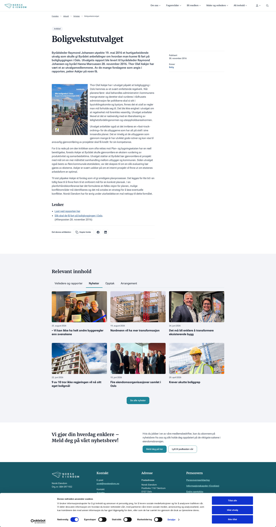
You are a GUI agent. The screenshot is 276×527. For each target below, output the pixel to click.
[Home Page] (15, 5)
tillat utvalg (232, 510)
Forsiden (55, 16)
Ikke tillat (232, 519)
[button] (155, 5)
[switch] (102, 519)
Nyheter (76, 16)
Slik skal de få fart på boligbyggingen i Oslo (78, 215)
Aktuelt (66, 16)
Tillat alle (232, 500)
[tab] (69, 283)
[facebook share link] (98, 232)
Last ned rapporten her (67, 211)
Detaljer (172, 519)
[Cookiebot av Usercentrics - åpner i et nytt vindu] (38, 521)
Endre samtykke (194, 491)
